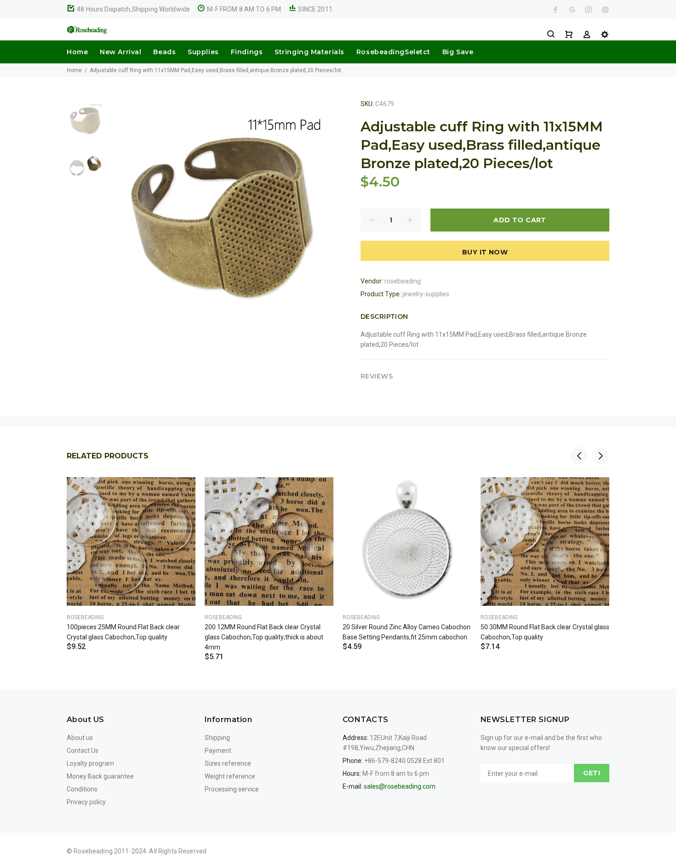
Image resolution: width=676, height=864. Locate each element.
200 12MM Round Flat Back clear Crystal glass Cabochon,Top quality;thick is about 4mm (264, 637)
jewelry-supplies (425, 294)
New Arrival (120, 52)
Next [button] (600, 455)
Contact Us (82, 750)
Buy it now (485, 252)
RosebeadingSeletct (393, 52)
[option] (85, 124)
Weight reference (230, 776)
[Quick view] (180, 492)
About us (80, 737)
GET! (591, 773)
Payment (218, 750)
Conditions (82, 789)
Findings (247, 52)
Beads (164, 52)
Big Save (457, 52)
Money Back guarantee (100, 776)
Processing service (232, 789)
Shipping (217, 737)
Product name (77, 827)
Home (77, 52)
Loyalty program (90, 763)
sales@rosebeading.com (399, 786)
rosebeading (402, 281)
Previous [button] (579, 455)
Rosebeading (85, 617)
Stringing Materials (309, 52)
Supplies (203, 52)
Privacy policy (86, 802)
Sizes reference (228, 763)
